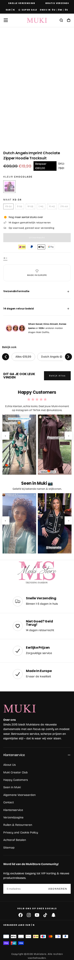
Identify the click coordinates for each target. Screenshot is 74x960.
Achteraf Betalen (14, 840)
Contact (8, 802)
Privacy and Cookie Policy (20, 832)
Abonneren (57, 888)
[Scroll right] (68, 356)
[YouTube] (37, 915)
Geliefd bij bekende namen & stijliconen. (37, 489)
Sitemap (9, 847)
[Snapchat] (53, 915)
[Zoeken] (61, 20)
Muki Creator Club (15, 772)
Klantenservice (14, 755)
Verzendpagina (13, 817)
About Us (9, 765)
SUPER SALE (29, 9)
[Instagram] (28, 915)
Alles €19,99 (23, 356)
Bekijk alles (57, 376)
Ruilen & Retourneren (17, 825)
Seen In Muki (12, 787)
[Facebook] (20, 915)
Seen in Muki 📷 (37, 483)
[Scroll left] (5, 356)
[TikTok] (45, 915)
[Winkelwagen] (69, 20)
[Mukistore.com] (37, 572)
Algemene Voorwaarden (19, 795)
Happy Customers (15, 780)
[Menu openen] (5, 20)
